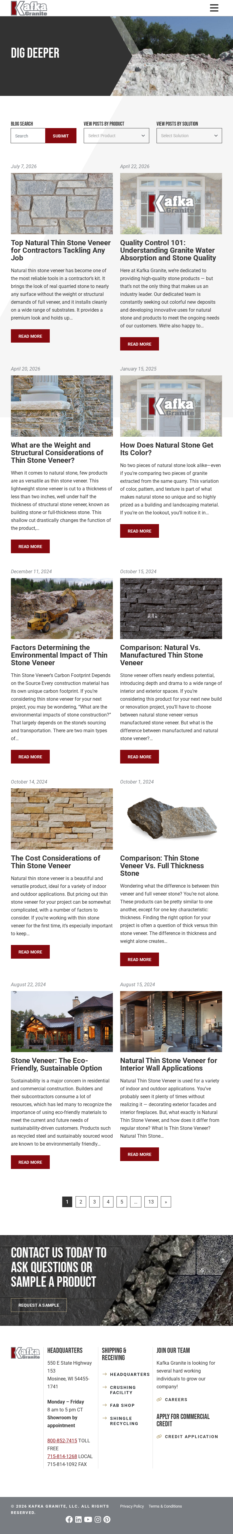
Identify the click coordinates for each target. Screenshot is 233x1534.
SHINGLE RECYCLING (124, 1421)
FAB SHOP (122, 1405)
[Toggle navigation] (214, 8)
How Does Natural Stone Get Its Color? (166, 449)
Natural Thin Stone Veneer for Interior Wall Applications (168, 1064)
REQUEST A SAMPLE (39, 1305)
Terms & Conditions (165, 1506)
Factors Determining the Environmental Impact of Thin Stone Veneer (59, 655)
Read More (30, 336)
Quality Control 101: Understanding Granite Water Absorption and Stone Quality (168, 250)
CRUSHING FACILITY (123, 1390)
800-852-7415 (62, 1441)
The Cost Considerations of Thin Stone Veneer (55, 862)
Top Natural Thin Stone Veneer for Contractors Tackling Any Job (61, 250)
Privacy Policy (132, 1506)
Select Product (102, 135)
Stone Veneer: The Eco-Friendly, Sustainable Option (56, 1064)
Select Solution (175, 135)
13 (151, 1202)
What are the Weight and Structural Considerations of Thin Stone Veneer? (57, 453)
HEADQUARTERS (129, 1374)
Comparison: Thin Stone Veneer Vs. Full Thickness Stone (162, 866)
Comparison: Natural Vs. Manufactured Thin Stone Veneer (161, 655)
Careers (176, 1399)
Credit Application (191, 1436)
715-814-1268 (62, 1456)
